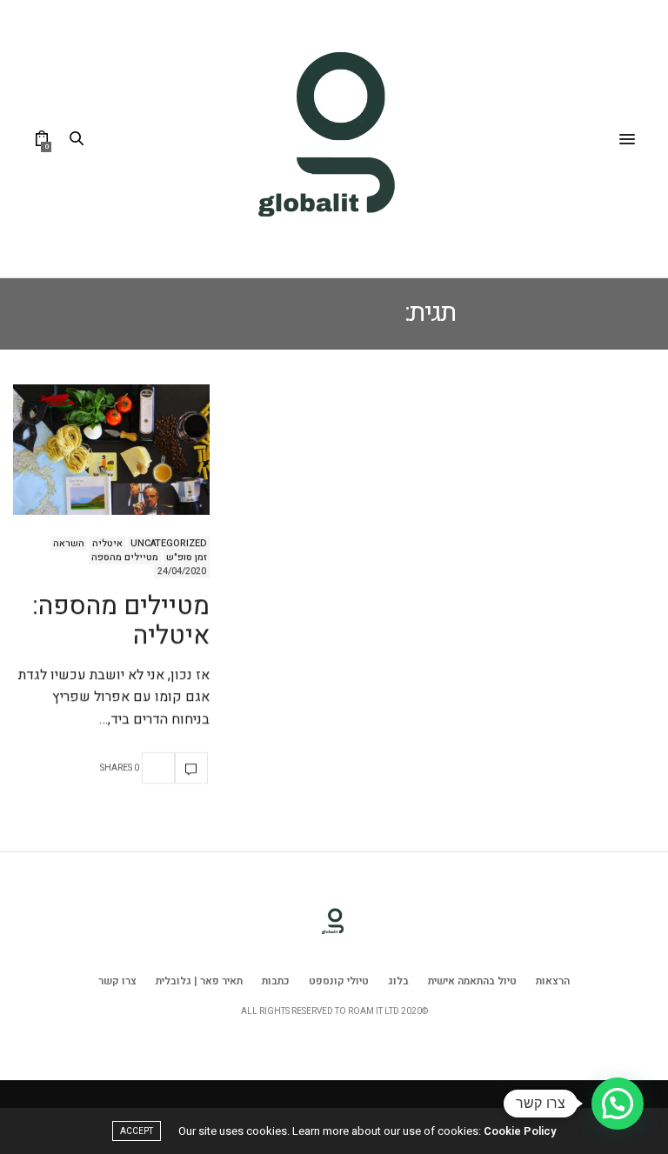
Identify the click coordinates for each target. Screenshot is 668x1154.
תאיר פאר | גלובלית (199, 981)
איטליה (107, 543)
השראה (68, 543)
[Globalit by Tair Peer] (334, 138)
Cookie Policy (520, 1131)
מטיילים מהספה (124, 557)
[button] (617, 1103)
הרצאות (553, 981)
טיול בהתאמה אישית (472, 981)
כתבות (276, 981)
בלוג (398, 981)
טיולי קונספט (339, 981)
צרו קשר (117, 981)
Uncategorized (168, 543)
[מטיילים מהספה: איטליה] (111, 449)
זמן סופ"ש (186, 557)
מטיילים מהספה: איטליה (121, 621)
